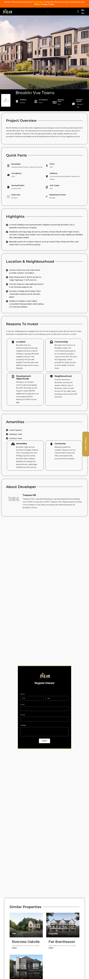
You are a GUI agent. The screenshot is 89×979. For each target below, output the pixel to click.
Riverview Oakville (26, 942)
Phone (23, 715)
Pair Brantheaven (62, 942)
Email (22, 704)
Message (23, 725)
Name (23, 694)
